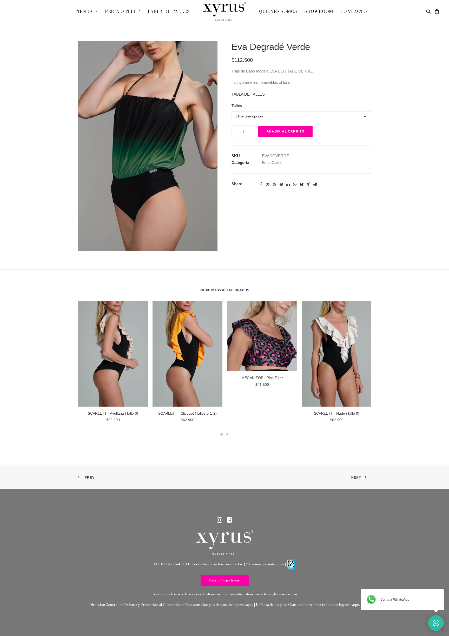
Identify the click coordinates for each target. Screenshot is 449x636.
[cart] (436, 11)
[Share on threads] (274, 184)
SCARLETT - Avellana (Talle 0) (113, 413)
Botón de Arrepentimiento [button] (224, 580)
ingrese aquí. (243, 604)
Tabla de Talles (168, 11)
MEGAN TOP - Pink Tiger (262, 378)
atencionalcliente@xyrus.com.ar (271, 594)
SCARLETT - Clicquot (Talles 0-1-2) (187, 413)
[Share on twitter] (268, 184)
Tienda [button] (84, 11)
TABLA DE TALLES (248, 94)
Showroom (319, 11)
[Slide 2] (227, 434)
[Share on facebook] (261, 184)
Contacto (353, 11)
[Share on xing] (308, 184)
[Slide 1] (221, 434)
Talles (237, 105)
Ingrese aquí (349, 604)
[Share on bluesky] (301, 184)
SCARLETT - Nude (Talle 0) (336, 413)
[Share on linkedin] (288, 184)
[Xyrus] (224, 11)
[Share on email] (315, 184)
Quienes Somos (278, 11)
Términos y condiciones (265, 564)
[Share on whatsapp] (295, 184)
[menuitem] (86, 11)
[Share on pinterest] (281, 184)
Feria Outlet (122, 11)
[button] (429, 11)
